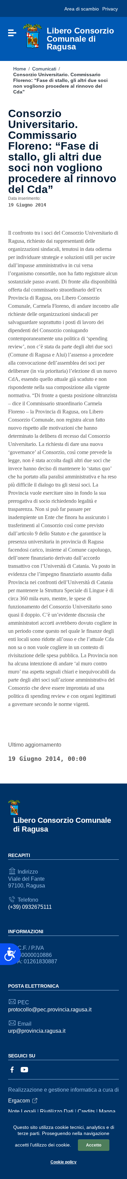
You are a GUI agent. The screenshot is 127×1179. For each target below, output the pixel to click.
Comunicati (44, 68)
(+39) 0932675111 (30, 907)
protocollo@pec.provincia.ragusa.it (49, 1009)
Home (19, 68)
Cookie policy (63, 1162)
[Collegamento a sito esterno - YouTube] (24, 1069)
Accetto (93, 1145)
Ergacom (19, 1100)
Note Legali (22, 1111)
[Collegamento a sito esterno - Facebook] (12, 1069)
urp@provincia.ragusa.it (36, 1031)
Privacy (110, 8)
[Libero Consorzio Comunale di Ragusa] (32, 36)
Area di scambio (81, 8)
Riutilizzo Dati (56, 1111)
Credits (86, 1111)
